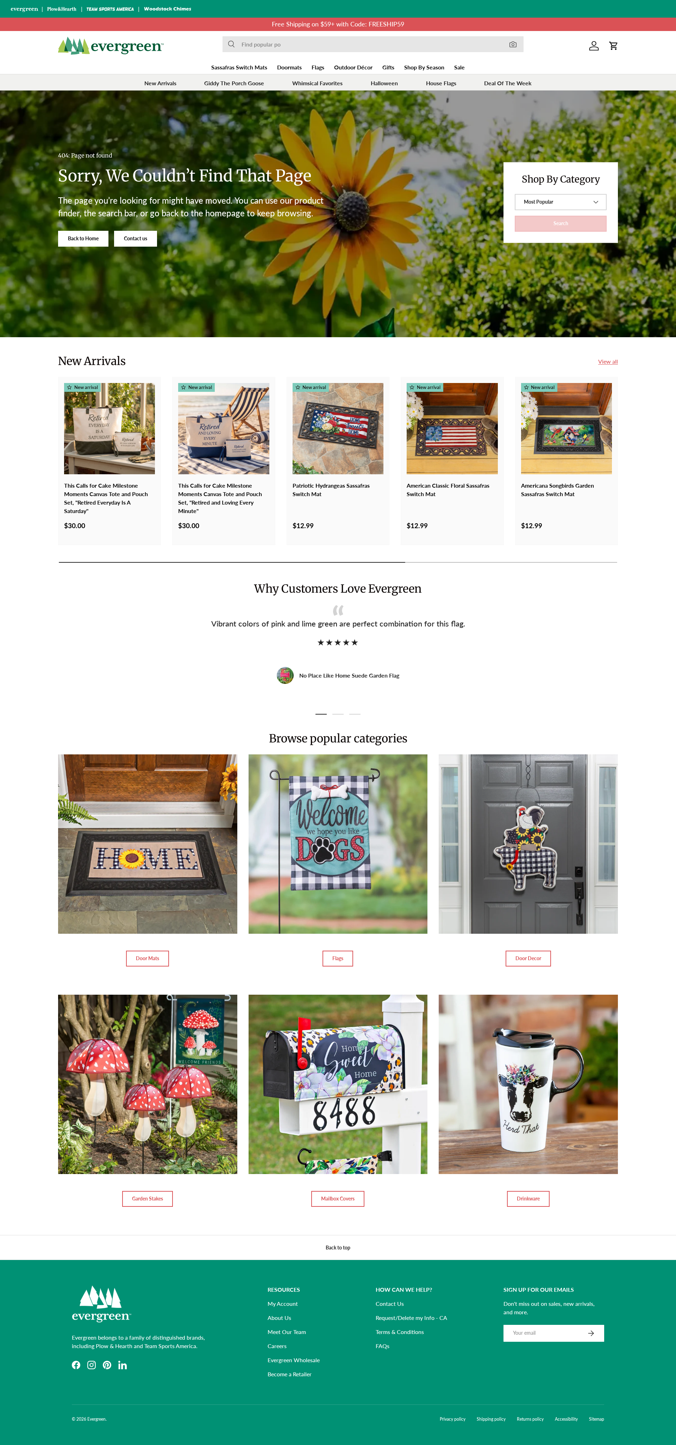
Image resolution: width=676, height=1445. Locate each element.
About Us (279, 1317)
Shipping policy (491, 1419)
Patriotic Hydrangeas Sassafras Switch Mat (331, 489)
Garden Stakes (147, 1199)
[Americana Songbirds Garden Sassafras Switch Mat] (566, 428)
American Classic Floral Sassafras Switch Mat (448, 489)
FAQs (382, 1345)
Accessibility (566, 1419)
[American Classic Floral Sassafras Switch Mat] (452, 428)
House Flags (441, 83)
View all (608, 361)
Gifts (388, 67)
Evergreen (96, 1419)
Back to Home (83, 238)
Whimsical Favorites (317, 83)
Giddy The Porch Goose (234, 83)
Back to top (338, 1248)
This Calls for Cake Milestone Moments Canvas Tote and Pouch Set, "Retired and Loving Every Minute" (220, 498)
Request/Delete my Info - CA (411, 1317)
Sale (459, 67)
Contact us (135, 238)
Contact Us (390, 1303)
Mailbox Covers (338, 1199)
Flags (318, 67)
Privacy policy (452, 1419)
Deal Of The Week (508, 83)
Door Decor (528, 958)
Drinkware (528, 1199)
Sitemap (596, 1419)
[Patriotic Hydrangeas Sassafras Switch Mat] (338, 428)
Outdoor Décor (353, 67)
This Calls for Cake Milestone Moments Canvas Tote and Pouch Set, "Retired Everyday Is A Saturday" (106, 498)
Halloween (384, 83)
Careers (277, 1345)
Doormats (289, 67)
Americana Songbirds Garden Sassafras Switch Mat (557, 489)
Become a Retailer (290, 1374)
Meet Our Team (287, 1331)
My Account (283, 1303)
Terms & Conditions (400, 1331)
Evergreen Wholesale (294, 1360)
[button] (613, 46)
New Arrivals (160, 83)
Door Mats (147, 958)
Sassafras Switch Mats (239, 67)
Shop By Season (424, 67)
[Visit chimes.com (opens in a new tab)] (167, 9)
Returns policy (530, 1419)
